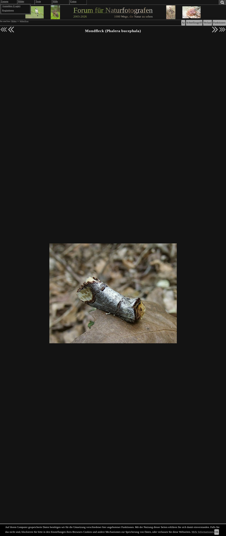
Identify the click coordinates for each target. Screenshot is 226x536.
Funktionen (219, 22)
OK (216, 531)
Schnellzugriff (194, 22)
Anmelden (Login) (11, 6)
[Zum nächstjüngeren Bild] (3, 29)
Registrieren (8, 10)
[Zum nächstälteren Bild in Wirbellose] (215, 29)
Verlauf (208, 22)
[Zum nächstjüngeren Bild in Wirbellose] (11, 29)
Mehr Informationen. (203, 531)
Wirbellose (24, 21)
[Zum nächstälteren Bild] (222, 29)
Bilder (14, 21)
